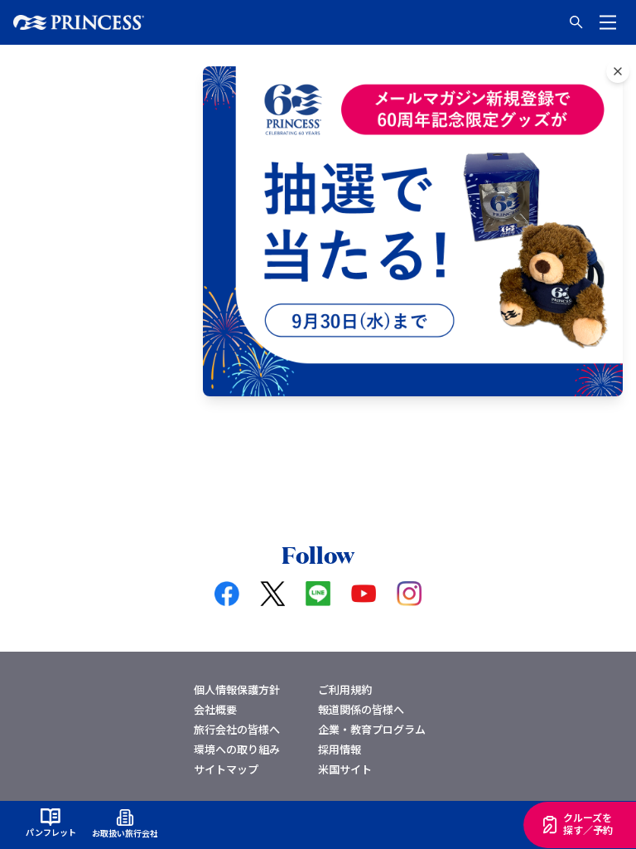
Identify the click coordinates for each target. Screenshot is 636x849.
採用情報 (339, 749)
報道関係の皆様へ (361, 709)
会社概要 (215, 709)
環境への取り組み (237, 749)
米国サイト (345, 769)
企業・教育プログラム (372, 729)
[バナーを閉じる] (617, 71)
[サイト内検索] (576, 22)
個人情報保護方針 (237, 689)
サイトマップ (226, 769)
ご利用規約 (345, 689)
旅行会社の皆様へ (237, 729)
